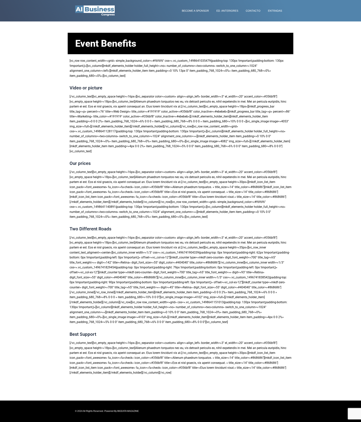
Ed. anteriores (227, 10)
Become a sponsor (195, 10)
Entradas (275, 10)
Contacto (253, 10)
